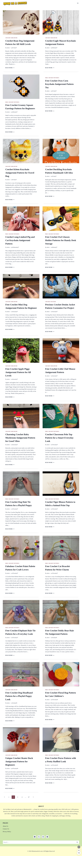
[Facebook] (34, 836)
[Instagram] (43, 836)
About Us (5, 826)
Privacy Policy (7, 831)
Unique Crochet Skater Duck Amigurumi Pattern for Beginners (19, 761)
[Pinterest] (47, 836)
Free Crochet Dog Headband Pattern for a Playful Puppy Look (19, 696)
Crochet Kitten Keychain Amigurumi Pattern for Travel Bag (19, 172)
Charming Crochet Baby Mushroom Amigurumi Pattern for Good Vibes (20, 437)
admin (8, 47)
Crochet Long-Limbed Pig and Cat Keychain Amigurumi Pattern (20, 240)
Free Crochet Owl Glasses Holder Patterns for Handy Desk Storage (60, 240)
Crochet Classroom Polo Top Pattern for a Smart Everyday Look (59, 437)
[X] (39, 836)
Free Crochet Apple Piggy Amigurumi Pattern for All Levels (18, 372)
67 (29, 797)
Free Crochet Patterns (12, 102)
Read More (9, 67)
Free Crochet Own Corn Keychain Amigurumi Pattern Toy (59, 84)
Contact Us (6, 829)
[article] (41, 851)
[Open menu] (77, 3)
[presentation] (21, 22)
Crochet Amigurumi (11, 37)
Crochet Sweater (50, 301)
